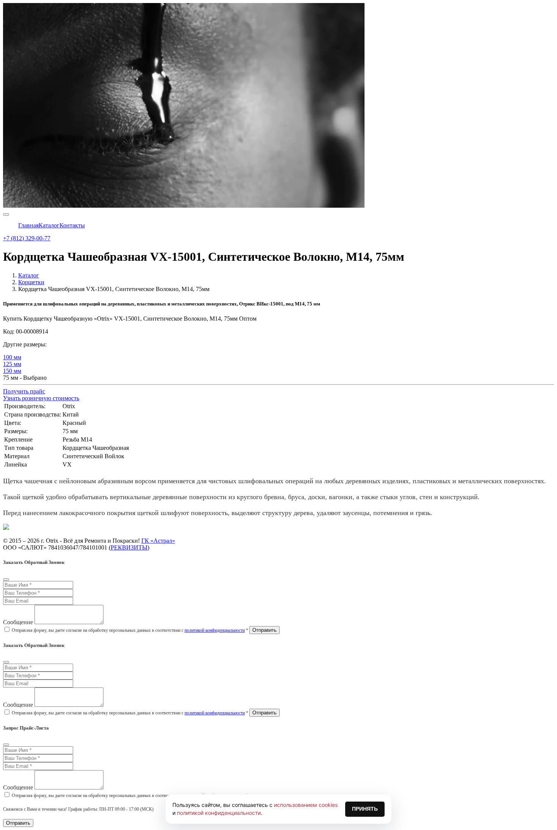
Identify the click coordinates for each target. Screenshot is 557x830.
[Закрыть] (6, 579)
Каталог (28, 275)
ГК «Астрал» (158, 540)
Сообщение (18, 622)
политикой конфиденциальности (215, 630)
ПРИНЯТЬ (365, 809)
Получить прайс (24, 391)
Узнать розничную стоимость (41, 398)
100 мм (12, 357)
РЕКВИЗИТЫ (129, 547)
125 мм (12, 364)
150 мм (12, 371)
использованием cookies (306, 805)
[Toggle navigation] (6, 214)
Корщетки (31, 282)
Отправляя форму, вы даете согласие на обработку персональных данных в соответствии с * (130, 630)
